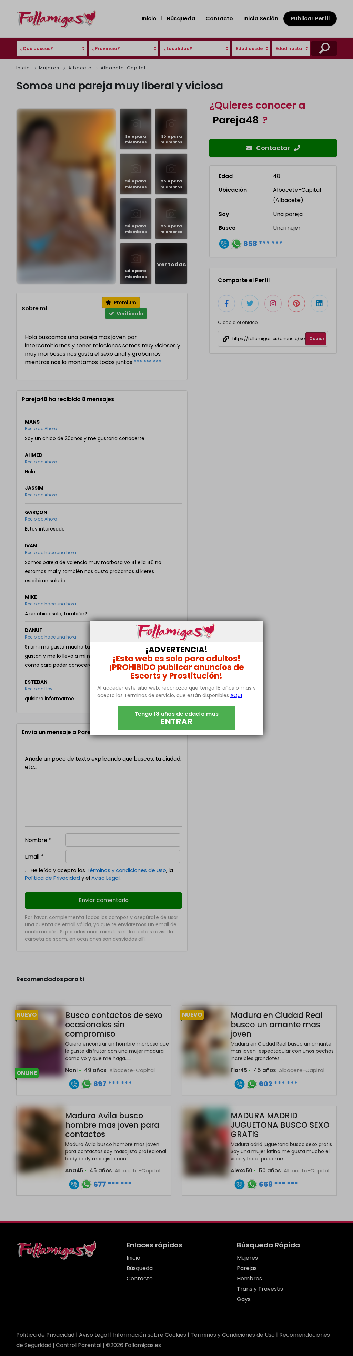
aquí (236, 695)
